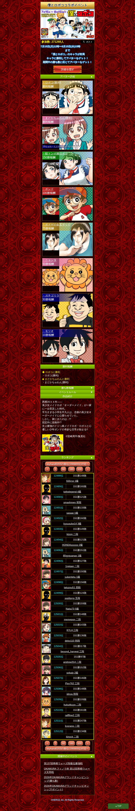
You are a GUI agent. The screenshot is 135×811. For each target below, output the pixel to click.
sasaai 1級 (72, 512)
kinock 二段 (72, 736)
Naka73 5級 (72, 608)
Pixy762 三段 (72, 683)
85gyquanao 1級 (72, 555)
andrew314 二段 (72, 662)
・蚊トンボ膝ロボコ (55, 153)
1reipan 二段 (72, 566)
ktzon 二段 (72, 534)
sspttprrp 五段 (72, 598)
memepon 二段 (72, 619)
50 (63, 469)
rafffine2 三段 (72, 715)
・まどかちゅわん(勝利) (57, 118)
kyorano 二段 (72, 726)
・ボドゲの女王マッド (56, 224)
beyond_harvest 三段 (72, 651)
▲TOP (118, 806)
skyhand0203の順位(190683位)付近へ (67, 464)
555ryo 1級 (72, 480)
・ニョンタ (49, 260)
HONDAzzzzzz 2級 (72, 544)
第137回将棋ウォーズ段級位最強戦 (63, 763)
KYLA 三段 (72, 630)
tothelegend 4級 (72, 491)
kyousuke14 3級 (72, 523)
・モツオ (48, 331)
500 (80, 469)
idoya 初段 (72, 694)
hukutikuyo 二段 (72, 704)
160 (71, 469)
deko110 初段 (72, 640)
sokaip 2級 (72, 672)
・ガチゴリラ (50, 295)
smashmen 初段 (72, 502)
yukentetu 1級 (72, 576)
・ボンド (48, 189)
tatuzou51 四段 (72, 587)
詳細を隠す (67, 69)
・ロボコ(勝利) (51, 82)
